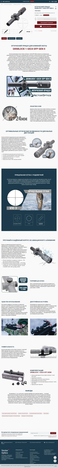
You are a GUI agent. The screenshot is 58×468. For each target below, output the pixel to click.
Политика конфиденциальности (22, 457)
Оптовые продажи (19, 455)
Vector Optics (37, 10)
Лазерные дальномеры (34, 456)
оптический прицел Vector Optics (36, 413)
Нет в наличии (47, 19)
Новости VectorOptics (20, 452)
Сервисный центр (19, 456)
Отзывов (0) (19, 38)
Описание (4, 38)
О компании (18, 453)
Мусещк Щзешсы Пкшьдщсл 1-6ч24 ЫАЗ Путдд (11, 415)
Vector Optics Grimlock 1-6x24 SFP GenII (9, 413)
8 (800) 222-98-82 (26, 1)
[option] (17, 17)
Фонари (31, 461)
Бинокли (31, 454)
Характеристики (11, 38)
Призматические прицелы (35, 457)
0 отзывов (40, 30)
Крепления (32, 463)
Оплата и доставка (19, 454)
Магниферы (32, 458)
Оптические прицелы (34, 452)
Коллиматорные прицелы (34, 453)
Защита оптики (33, 462)
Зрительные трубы (33, 455)
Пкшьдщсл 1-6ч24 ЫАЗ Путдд (27, 415)
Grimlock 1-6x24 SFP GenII (23, 413)
